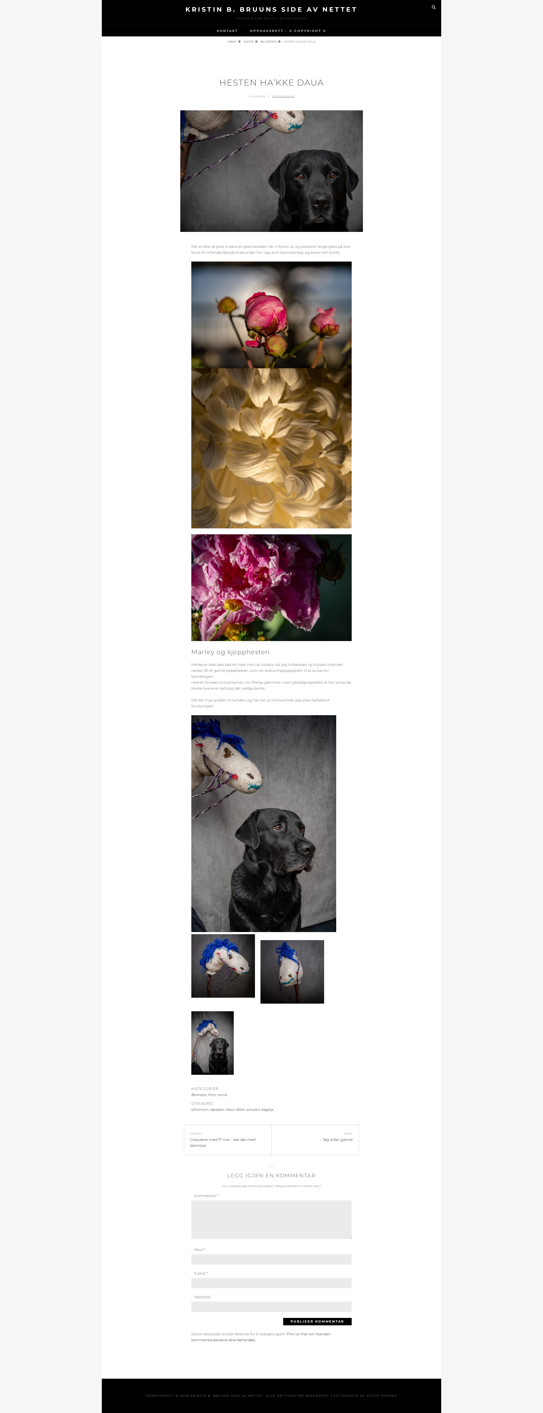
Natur (248, 41)
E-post (201, 1273)
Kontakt (227, 31)
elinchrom (200, 1110)
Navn (200, 1249)
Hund (222, 1095)
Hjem (232, 41)
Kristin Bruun (283, 96)
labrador (217, 1110)
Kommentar (206, 1196)
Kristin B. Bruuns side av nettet (271, 9)
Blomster (268, 41)
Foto (212, 1095)
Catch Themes (382, 1395)
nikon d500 (235, 1110)
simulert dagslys (260, 1110)
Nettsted (202, 1297)
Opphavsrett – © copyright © (288, 31)
